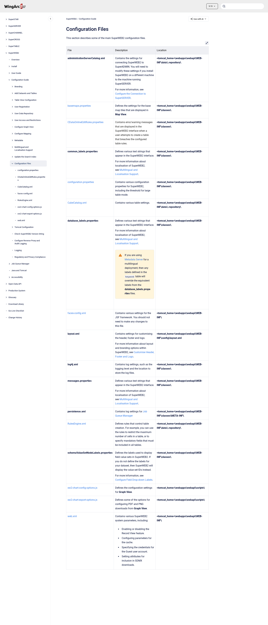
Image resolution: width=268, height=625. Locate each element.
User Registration (22, 107)
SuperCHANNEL (15, 33)
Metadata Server (134, 259)
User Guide (16, 73)
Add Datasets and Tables (26, 93)
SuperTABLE (13, 46)
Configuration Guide (20, 80)
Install (14, 66)
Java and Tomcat (19, 270)
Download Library (16, 304)
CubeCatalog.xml (25, 187)
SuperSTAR (13, 19)
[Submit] (224, 6)
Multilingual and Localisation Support (24, 148)
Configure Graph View (24, 127)
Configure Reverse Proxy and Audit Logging (27, 242)
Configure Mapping (23, 133)
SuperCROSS (14, 39)
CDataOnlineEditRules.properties (31, 178)
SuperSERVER (14, 26)
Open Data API (14, 284)
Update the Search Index (25, 157)
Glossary (12, 297)
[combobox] (242, 6)
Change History (15, 317)
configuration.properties (28, 170)
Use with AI (199, 19)
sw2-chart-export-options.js (30, 214)
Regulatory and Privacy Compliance (30, 257)
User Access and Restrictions (28, 120)
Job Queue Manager (20, 264)
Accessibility (17, 277)
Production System (16, 290)
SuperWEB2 (13, 53)
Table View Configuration (25, 100)
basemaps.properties (79, 105)
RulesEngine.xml (25, 200)
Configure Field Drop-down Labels (133, 479)
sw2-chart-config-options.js (30, 207)
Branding (18, 86)
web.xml (21, 220)
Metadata (19, 140)
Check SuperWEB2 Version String (29, 234)
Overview (15, 59)
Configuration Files (23, 163)
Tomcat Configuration (24, 227)
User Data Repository (24, 113)
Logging (18, 250)
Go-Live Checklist (16, 311)
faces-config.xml (25, 193)
